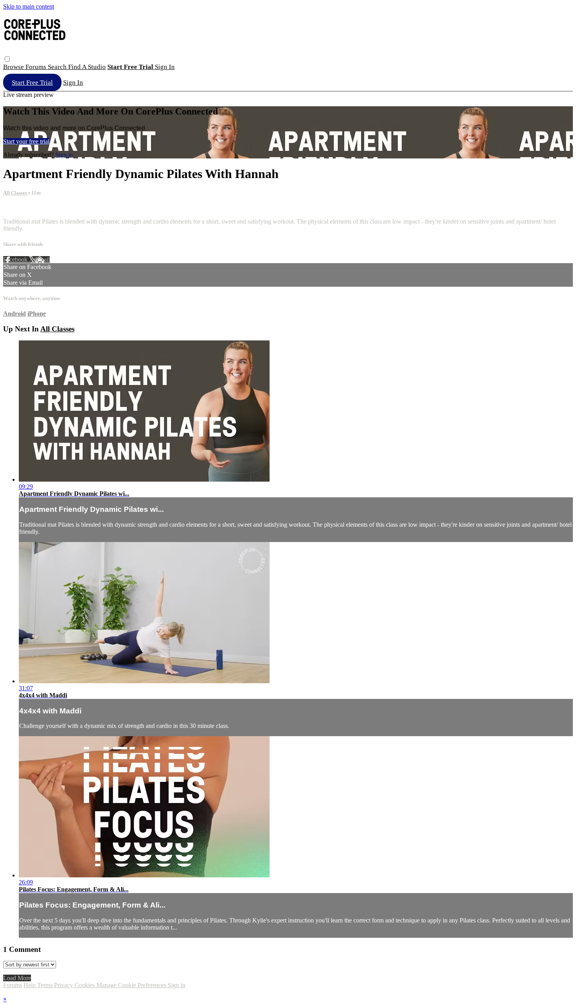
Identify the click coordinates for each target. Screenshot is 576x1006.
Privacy (64, 985)
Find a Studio (87, 67)
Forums (36, 67)
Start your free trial (26, 141)
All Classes (15, 193)
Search (58, 67)
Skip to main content (28, 6)
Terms (45, 985)
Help (30, 985)
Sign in (165, 67)
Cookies (85, 985)
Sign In (73, 82)
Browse (14, 67)
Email (42, 259)
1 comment (17, 208)
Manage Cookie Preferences (132, 985)
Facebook (16, 259)
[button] (7, 59)
